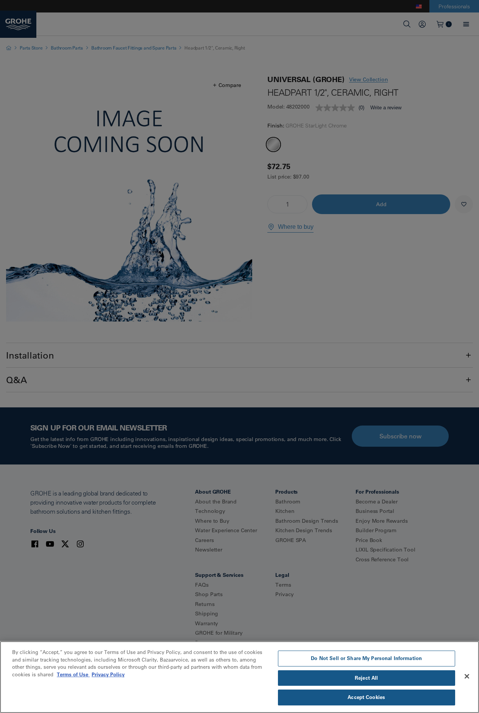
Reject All (366, 678)
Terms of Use (73, 674)
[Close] (467, 676)
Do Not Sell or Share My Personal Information (366, 658)
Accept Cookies (366, 697)
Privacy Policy (108, 674)
